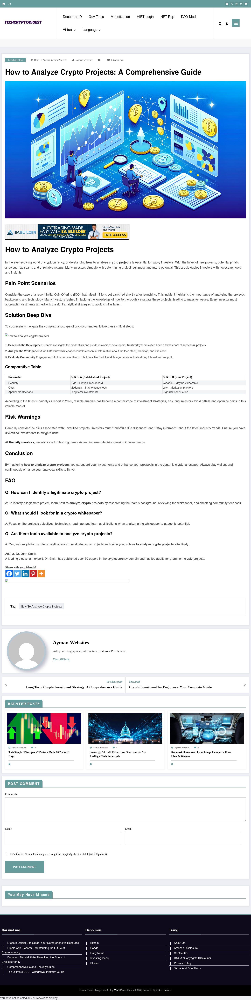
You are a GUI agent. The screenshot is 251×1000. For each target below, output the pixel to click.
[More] (41, 573)
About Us (179, 943)
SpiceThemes (163, 990)
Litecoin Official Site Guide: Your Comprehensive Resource (43, 943)
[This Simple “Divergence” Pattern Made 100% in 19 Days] (44, 728)
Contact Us (180, 953)
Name (8, 828)
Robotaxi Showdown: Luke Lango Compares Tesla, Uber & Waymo (201, 754)
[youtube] (246, 4)
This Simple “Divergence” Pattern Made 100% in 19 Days (39, 754)
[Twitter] (17, 573)
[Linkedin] (25, 573)
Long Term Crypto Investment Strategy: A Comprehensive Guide (74, 687)
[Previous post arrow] (6, 685)
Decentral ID (72, 16)
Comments (11, 794)
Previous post (114, 681)
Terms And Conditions (187, 968)
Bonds (94, 948)
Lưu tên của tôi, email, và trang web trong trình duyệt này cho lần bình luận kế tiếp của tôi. (59, 854)
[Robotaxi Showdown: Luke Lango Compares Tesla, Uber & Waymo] (207, 728)
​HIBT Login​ (145, 16)
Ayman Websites (84, 60)
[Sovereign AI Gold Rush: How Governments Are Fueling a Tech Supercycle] (125, 728)
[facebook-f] (227, 4)
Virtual (68, 29)
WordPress (120, 990)
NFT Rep (167, 16)
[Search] (220, 23)
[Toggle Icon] (236, 23)
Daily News (97, 953)
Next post (134, 681)
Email (128, 828)
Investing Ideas (15, 60)
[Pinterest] (33, 573)
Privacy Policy (182, 963)
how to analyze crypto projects (50, 60)
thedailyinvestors (21, 442)
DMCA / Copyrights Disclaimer (192, 958)
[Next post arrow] (245, 685)
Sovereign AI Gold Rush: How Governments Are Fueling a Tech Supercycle (118, 754)
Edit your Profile (109, 651)
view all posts (61, 659)
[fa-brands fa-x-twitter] (232, 4)
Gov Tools (96, 16)
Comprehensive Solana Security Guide (31, 967)
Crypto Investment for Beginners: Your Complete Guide (170, 687)
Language (89, 29)
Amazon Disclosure (186, 948)
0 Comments (117, 60)
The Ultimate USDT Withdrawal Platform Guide (35, 972)
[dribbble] (236, 4)
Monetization (120, 16)
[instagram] (241, 4)
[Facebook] (9, 573)
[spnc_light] (227, 23)
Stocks (94, 963)
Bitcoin (94, 943)
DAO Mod (188, 16)
